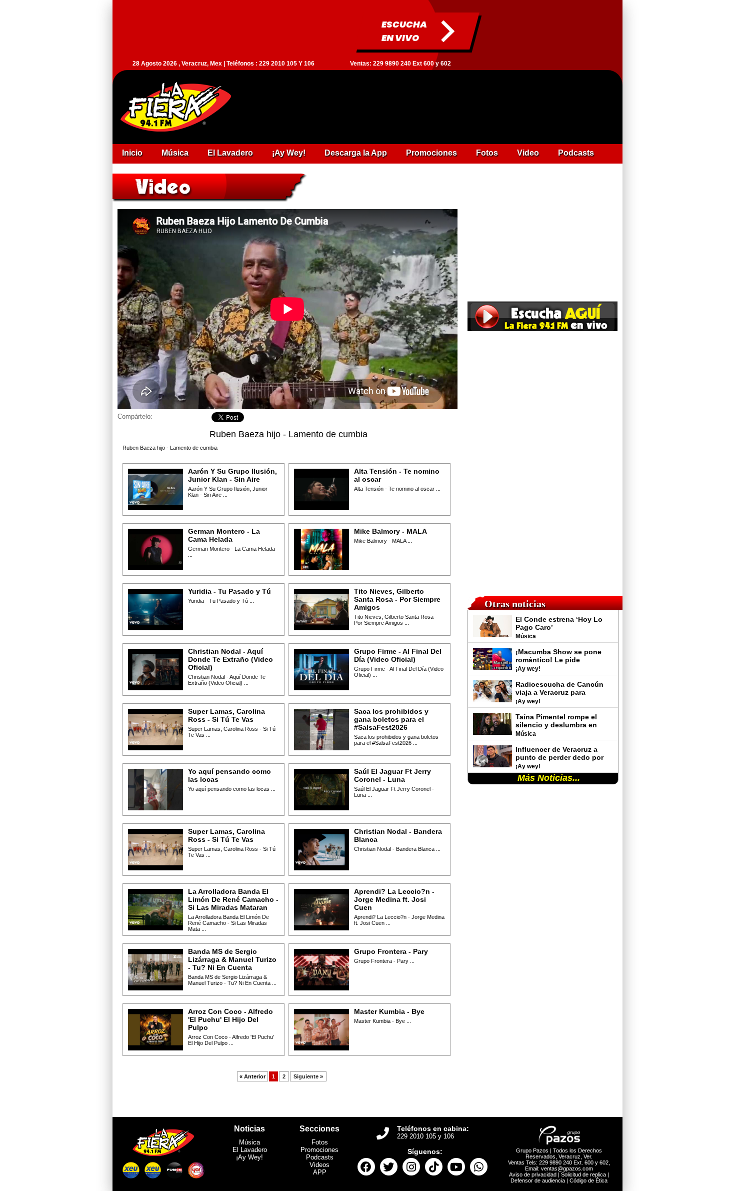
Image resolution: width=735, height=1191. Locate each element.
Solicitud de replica (583, 1174)
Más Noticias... (549, 778)
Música (249, 1142)
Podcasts (320, 1157)
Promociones (319, 1149)
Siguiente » (308, 1076)
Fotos (320, 1142)
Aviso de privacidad (532, 1174)
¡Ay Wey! (249, 1157)
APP (319, 1172)
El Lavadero (249, 1149)
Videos (320, 1164)
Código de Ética (589, 1180)
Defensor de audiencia (537, 1180)
